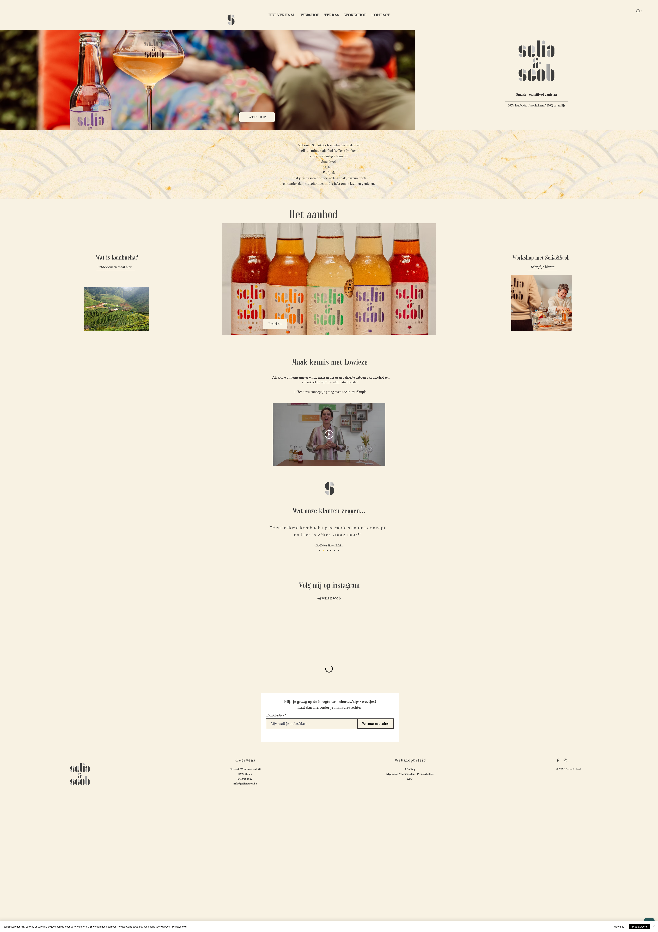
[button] (640, 10)
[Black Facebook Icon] (558, 760)
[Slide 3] (334, 550)
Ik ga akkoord (639, 926)
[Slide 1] (327, 550)
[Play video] (329, 434)
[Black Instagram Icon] (565, 760)
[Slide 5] (330, 550)
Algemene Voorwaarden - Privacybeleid (410, 773)
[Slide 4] (338, 550)
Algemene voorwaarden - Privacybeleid (165, 926)
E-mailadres (275, 715)
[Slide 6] (323, 550)
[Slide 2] (319, 550)
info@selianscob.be (245, 783)
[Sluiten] (654, 926)
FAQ (409, 778)
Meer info (619, 926)
